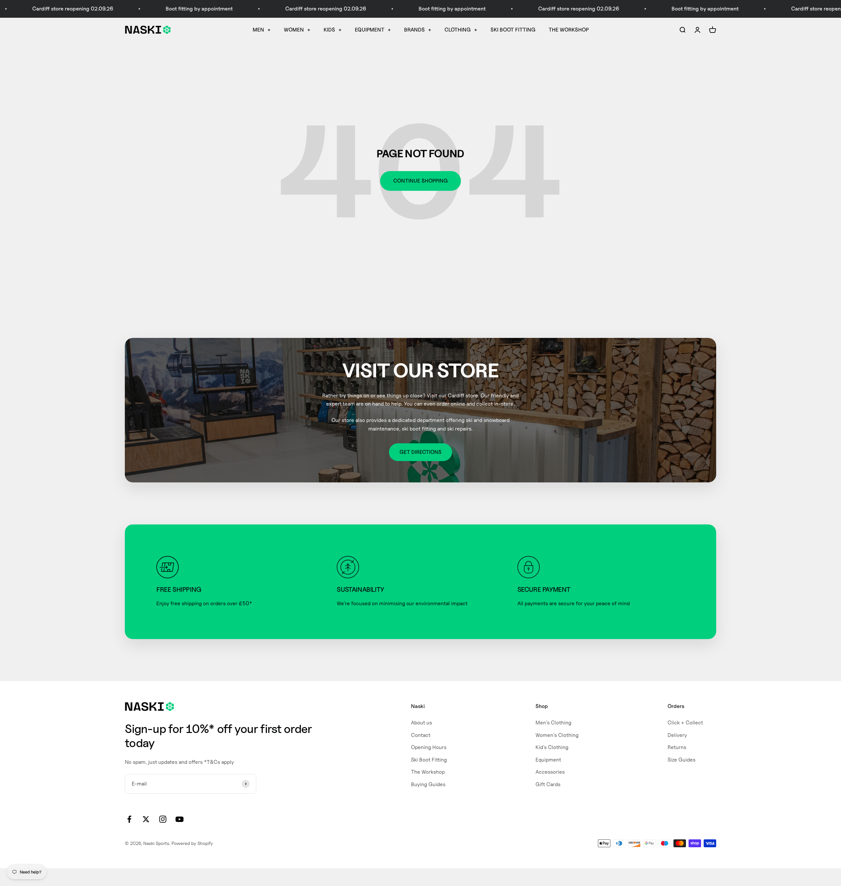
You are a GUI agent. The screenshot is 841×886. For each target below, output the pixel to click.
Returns (677, 747)
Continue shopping (420, 181)
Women (294, 30)
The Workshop (569, 30)
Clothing (457, 30)
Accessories (550, 772)
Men (258, 30)
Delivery (677, 735)
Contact (420, 735)
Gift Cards (547, 784)
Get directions (420, 452)
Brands (414, 30)
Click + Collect (685, 723)
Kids (329, 30)
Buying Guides (428, 784)
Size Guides (681, 760)
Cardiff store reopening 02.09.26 (293, 9)
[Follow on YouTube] (179, 819)
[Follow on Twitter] (146, 819)
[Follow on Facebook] (129, 819)
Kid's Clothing (551, 747)
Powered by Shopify (192, 843)
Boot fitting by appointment (166, 9)
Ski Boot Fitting (512, 30)
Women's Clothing (557, 735)
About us (421, 723)
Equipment (369, 30)
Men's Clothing (553, 723)
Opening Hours (428, 747)
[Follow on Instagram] (162, 819)
